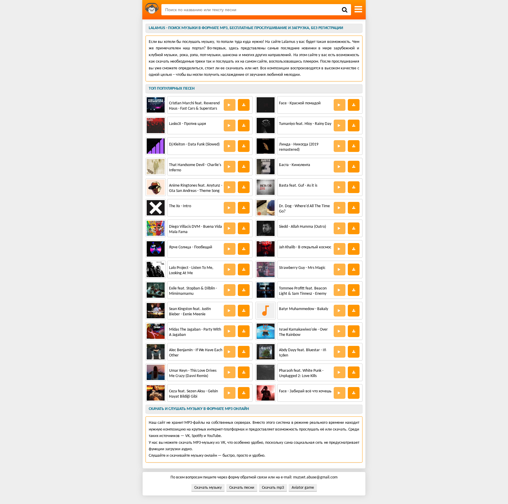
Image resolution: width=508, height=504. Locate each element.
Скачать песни (241, 487)
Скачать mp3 (273, 487)
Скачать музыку (208, 487)
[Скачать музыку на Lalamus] (151, 9)
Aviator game (303, 487)
